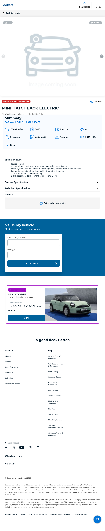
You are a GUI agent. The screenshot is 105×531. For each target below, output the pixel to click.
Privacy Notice (53, 390)
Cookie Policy (53, 372)
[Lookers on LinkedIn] (37, 447)
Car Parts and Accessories (60, 514)
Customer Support (55, 377)
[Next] (102, 56)
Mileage (11, 249)
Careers (8, 362)
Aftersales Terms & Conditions (55, 434)
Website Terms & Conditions (54, 357)
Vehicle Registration (16, 237)
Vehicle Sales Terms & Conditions (56, 365)
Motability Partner (55, 420)
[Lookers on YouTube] (21, 447)
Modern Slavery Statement (54, 402)
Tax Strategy (53, 414)
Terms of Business (55, 396)
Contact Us (9, 373)
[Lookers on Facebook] (6, 447)
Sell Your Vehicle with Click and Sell (34, 514)
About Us (8, 356)
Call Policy (9, 378)
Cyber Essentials (11, 367)
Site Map (51, 409)
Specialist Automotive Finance (55, 426)
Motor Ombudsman (12, 384)
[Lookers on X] (13, 447)
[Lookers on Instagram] (29, 447)
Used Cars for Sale (80, 514)
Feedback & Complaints (52, 383)
